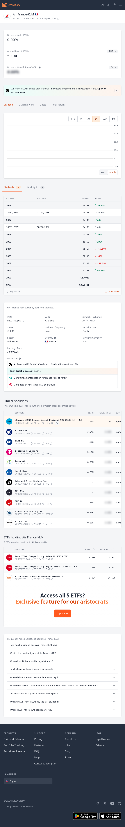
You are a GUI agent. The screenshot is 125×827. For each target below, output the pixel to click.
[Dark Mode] (108, 5)
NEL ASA (19, 490)
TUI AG (18, 501)
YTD (73, 118)
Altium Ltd (21, 521)
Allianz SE (21, 430)
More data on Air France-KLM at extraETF (34, 384)
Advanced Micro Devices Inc (31, 480)
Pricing (38, 739)
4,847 (112, 557)
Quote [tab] (43, 104)
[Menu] (121, 5)
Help (37, 757)
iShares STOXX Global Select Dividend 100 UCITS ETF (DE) (48, 419)
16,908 (111, 577)
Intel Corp (21, 470)
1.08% (92, 577)
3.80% (90, 421)
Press (68, 757)
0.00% (90, 472)
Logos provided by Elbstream (18, 806)
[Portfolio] (114, 5)
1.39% (90, 502)
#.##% (13, 71)
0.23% (90, 462)
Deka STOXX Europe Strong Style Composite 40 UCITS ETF (47, 566)
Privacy (100, 745)
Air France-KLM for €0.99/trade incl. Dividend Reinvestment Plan (46, 364)
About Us (70, 739)
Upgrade (62, 613)
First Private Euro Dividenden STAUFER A (39, 576)
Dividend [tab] (8, 104)
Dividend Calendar (14, 739)
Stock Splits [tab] (35, 187)
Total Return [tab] (58, 104)
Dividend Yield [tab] (26, 104)
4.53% (92, 557)
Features (39, 745)
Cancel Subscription (45, 763)
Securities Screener (15, 751)
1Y (81, 118)
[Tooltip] (54, 338)
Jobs (67, 745)
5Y (96, 118)
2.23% (92, 567)
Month (112, 172)
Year (103, 172)
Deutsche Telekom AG (26, 450)
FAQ (36, 751)
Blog (67, 751)
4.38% (90, 442)
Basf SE (19, 440)
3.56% (90, 452)
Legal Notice (103, 739)
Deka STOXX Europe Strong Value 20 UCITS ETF (41, 556)
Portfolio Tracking (14, 745)
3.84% (90, 431)
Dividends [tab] (11, 187)
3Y (89, 118)
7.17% (108, 421)
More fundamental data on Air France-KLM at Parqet (40, 377)
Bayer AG (20, 460)
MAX (104, 118)
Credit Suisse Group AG (28, 511)
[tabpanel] (62, 145)
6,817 (112, 567)
